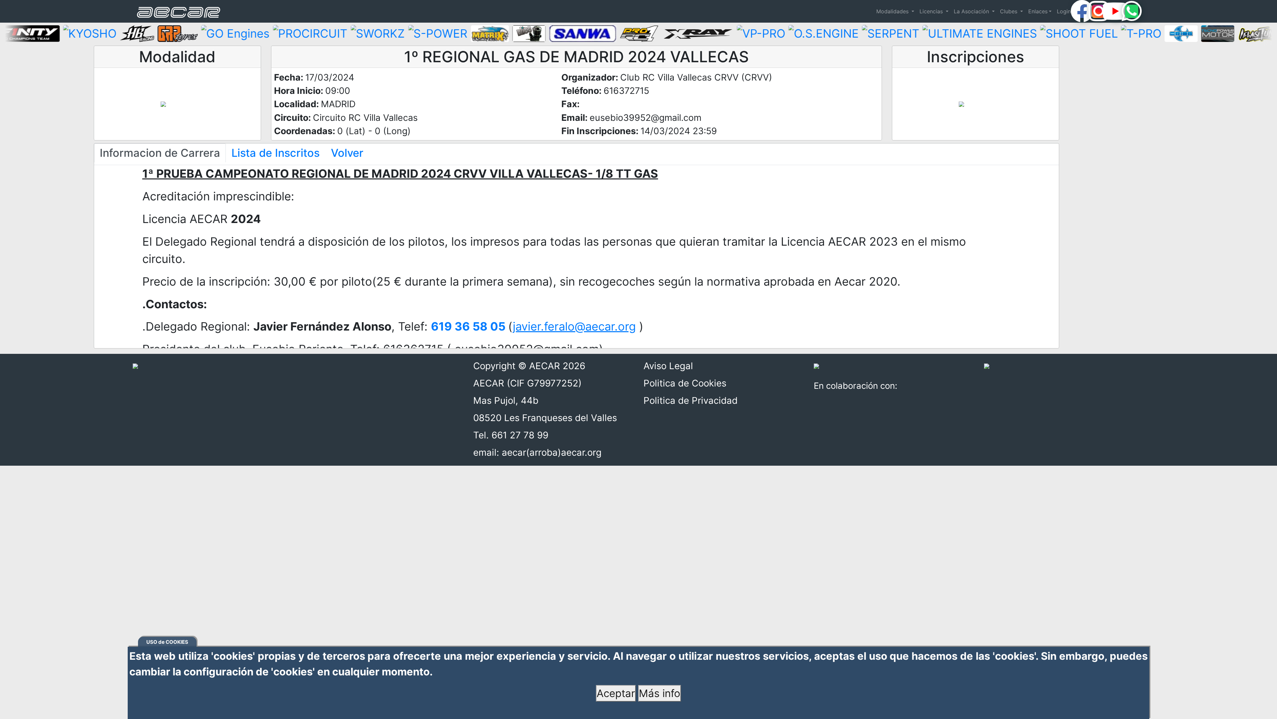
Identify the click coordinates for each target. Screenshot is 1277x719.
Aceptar (616, 693)
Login (1064, 11)
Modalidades (893, 11)
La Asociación (972, 11)
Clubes (1009, 11)
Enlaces (1038, 11)
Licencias (932, 11)
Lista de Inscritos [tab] (275, 152)
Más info (659, 693)
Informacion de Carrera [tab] (160, 152)
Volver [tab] (347, 152)
